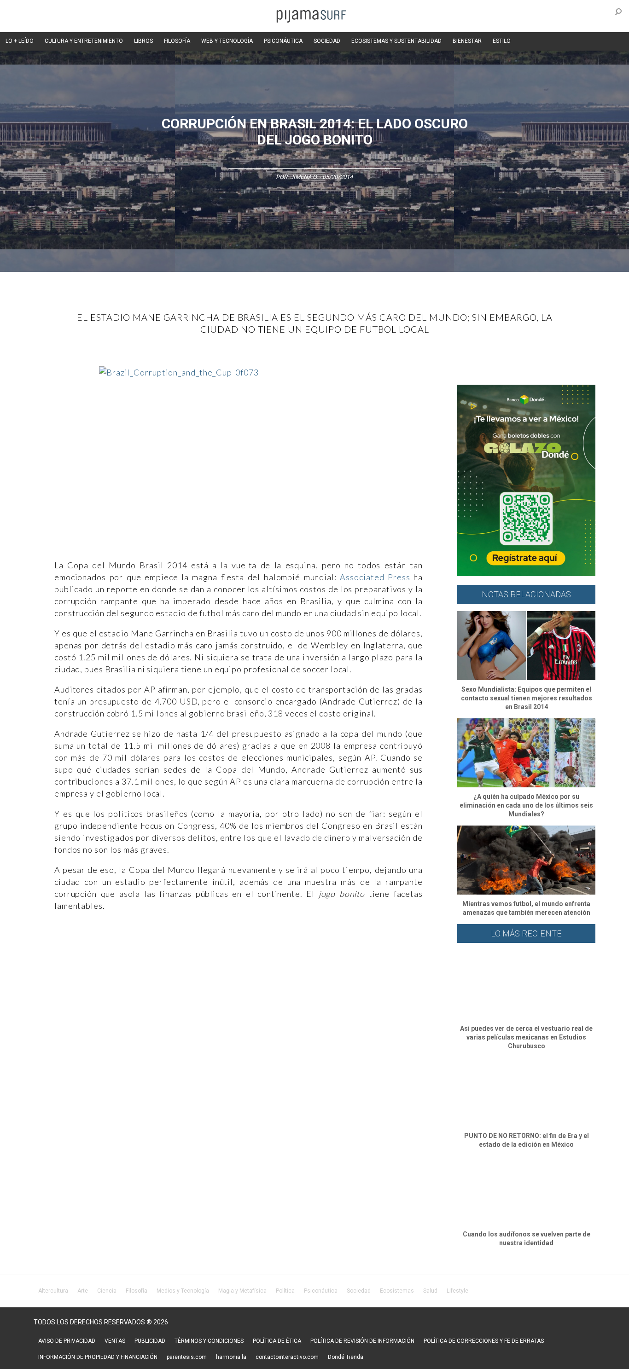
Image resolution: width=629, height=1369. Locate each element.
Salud (430, 1291)
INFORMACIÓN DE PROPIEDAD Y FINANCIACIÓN (97, 1357)
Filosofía (136, 1291)
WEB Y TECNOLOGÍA (227, 41)
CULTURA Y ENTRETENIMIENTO (84, 41)
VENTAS (115, 1341)
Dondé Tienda (345, 1357)
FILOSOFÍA (177, 41)
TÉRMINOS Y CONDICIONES (209, 1341)
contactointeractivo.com (287, 1357)
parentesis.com (187, 1357)
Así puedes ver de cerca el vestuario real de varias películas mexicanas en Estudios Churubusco (526, 1037)
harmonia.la (231, 1357)
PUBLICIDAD (149, 1341)
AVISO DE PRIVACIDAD (66, 1341)
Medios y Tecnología (183, 1291)
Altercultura (53, 1291)
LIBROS (143, 41)
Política (285, 1291)
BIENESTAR (467, 41)
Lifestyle (457, 1291)
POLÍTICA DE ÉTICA (277, 1341)
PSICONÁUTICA (283, 41)
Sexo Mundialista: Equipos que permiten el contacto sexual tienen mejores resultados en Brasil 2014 (526, 698)
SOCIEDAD (327, 41)
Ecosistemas (397, 1291)
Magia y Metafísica (242, 1291)
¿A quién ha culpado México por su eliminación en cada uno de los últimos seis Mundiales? (526, 805)
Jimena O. (304, 176)
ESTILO (502, 41)
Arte (82, 1291)
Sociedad (359, 1291)
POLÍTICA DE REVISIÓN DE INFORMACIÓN (362, 1341)
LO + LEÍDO (20, 41)
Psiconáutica (321, 1291)
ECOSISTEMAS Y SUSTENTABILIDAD (396, 41)
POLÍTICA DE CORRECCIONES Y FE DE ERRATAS (484, 1341)
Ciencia (106, 1291)
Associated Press (375, 577)
